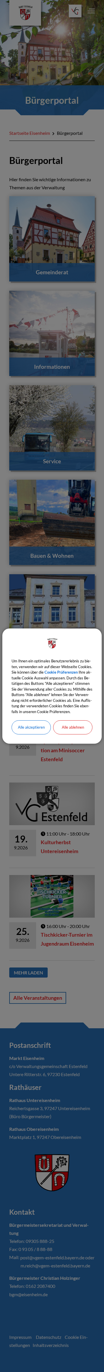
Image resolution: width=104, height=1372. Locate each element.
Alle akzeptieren (31, 727)
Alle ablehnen (73, 727)
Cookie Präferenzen (61, 672)
